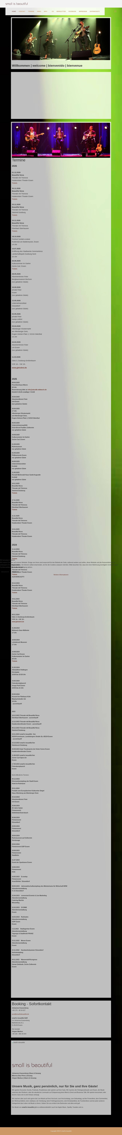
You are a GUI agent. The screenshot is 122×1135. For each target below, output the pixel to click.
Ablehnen (15, 572)
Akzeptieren (5, 572)
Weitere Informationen (61, 575)
